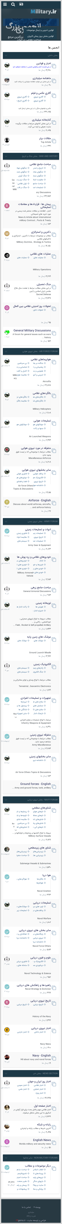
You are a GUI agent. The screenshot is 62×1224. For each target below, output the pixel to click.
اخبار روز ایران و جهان (39, 1082)
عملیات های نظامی (40, 254)
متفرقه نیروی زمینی (40, 735)
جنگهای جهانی (21, 168)
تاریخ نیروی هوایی (38, 481)
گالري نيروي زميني (21, 97)
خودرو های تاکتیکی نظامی (21, 568)
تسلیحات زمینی (38, 533)
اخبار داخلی (38, 1032)
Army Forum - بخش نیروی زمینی (43, 521)
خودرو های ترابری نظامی (21, 564)
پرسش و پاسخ (21, 1185)
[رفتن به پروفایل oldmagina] (6, 1107)
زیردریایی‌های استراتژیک (38, 851)
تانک (41, 561)
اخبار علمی (23, 1089)
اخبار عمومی (22, 1085)
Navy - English (42, 1056)
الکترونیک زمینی (42, 664)
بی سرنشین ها (21, 363)
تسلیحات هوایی (42, 421)
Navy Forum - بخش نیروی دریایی (42, 799)
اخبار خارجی (22, 1032)
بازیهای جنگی (38, 1181)
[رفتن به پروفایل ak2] (6, 140)
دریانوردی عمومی (38, 965)
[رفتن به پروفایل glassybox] (6, 1029)
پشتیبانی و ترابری (38, 367)
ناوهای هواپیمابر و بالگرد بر (38, 811)
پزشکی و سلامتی (38, 1189)
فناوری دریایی (21, 961)
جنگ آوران (22, 176)
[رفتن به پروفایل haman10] (6, 1057)
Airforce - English (39, 500)
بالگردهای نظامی (42, 393)
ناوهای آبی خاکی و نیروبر (38, 827)
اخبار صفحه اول (42, 1106)
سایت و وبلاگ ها (38, 1185)
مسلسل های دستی (38, 705)
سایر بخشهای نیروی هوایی (36, 470)
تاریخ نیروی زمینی (38, 537)
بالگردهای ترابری (21, 397)
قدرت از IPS (31, 1216)
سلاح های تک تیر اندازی (38, 709)
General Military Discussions (32, 331)
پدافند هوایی (38, 473)
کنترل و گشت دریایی (21, 371)
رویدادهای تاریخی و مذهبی (38, 1173)
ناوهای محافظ (38, 815)
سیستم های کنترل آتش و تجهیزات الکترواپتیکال (21, 672)
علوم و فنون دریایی (40, 958)
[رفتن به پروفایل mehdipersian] (6, 531)
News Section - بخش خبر (45, 1073)
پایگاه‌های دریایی (38, 934)
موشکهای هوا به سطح (21, 424)
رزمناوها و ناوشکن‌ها (21, 811)
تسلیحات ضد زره (38, 541)
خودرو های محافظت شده (38, 572)
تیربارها (24, 702)
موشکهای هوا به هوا (38, 424)
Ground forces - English (35, 784)
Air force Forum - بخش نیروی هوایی (40, 351)
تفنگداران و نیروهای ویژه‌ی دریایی (21, 934)
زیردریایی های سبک (38, 855)
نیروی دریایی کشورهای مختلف (38, 938)
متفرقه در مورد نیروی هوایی (36, 448)
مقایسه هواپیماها (21, 375)
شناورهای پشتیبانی (38, 823)
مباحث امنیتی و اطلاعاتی (21, 1177)
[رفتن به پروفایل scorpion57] (6, 332)
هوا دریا (46, 875)
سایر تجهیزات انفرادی (21, 713)
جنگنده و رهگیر (38, 363)
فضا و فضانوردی (21, 481)
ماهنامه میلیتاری (42, 78)
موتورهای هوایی (21, 477)
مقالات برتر (45, 138)
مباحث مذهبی (21, 1169)
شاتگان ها (23, 709)
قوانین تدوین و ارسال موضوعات (40, 30)
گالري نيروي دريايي (38, 100)
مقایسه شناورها (21, 819)
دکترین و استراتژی (41, 232)
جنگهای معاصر (38, 172)
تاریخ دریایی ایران (38, 1004)
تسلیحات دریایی (42, 903)
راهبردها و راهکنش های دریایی (34, 985)
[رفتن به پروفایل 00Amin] (6, 1141)
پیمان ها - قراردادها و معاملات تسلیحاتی (34, 205)
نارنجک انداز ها (38, 713)
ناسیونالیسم (22, 1173)
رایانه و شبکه (44, 1125)
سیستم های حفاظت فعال (21, 541)
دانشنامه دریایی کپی (38, 942)
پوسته (37, 1207)
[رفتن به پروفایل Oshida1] (6, 307)
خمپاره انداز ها (38, 610)
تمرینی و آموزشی (38, 375)
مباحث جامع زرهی (41, 588)
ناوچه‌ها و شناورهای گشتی (21, 815)
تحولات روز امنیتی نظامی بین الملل (32, 306)
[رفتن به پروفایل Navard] (6, 255)
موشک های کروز (21, 640)
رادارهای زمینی (38, 668)
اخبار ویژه (39, 1093)
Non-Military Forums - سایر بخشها (40, 1157)
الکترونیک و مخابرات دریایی (38, 961)
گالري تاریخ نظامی (21, 100)
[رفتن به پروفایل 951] (6, 165)
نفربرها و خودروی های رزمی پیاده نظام (38, 564)
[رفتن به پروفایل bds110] (6, 849)
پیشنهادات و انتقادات (21, 1189)
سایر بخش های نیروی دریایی (35, 930)
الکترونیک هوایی (38, 477)
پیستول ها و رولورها (21, 705)
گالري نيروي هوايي (38, 97)
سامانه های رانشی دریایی (21, 965)
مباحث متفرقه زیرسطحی (21, 855)
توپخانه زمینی (43, 603)
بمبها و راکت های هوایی (38, 428)
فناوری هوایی (21, 473)
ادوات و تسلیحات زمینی (38, 529)
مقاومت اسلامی (38, 179)
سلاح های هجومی (38, 702)
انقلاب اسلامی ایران (38, 1169)
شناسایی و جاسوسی (21, 367)
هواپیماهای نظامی (41, 359)
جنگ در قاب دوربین (21, 187)
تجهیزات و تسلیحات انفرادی (36, 698)
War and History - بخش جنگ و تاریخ (40, 156)
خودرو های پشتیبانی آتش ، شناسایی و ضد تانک (38, 568)
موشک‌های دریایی (21, 906)
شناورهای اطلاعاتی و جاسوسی (21, 827)
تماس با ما (26, 1207)
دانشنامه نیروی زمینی (38, 760)
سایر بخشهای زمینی (40, 757)
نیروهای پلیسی (38, 1177)
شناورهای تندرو (38, 819)
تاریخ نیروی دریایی (41, 1001)
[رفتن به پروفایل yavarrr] (6, 502)
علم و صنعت (22, 1181)
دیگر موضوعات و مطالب (38, 1166)
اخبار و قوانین (43, 63)
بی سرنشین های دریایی (21, 823)
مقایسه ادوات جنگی (21, 537)
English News (42, 1140)
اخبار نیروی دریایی (41, 1028)
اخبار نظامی (38, 1085)
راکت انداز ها (21, 607)
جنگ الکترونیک (38, 672)
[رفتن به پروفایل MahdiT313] (6, 233)
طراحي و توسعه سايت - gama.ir (31, 1220)
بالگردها (40, 879)
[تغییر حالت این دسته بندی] (5, 55)
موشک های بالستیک (38, 640)
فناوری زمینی (22, 533)
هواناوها (39, 883)
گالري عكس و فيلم (41, 93)
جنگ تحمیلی (44, 284)
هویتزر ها (39, 607)
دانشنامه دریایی (21, 938)
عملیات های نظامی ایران (38, 257)
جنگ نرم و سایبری (21, 179)
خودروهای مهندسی (21, 561)
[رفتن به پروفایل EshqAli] (6, 79)
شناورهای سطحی (41, 808)
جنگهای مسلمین (38, 176)
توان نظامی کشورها (21, 183)
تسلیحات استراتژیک (38, 187)
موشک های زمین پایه (39, 637)
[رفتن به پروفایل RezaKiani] (6, 205)
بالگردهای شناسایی (38, 401)
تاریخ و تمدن (38, 168)
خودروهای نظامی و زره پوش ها (34, 557)
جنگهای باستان (21, 172)
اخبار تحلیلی (38, 1089)
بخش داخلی (53, 55)
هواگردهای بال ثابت (21, 879)
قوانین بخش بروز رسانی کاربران (40, 36)
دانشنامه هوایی (38, 485)
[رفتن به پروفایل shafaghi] (6, 449)
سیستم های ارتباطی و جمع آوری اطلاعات (21, 668)
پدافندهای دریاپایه (38, 910)
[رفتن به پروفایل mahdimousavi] (6, 1126)
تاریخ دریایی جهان (21, 1004)
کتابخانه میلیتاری (41, 120)
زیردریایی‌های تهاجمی (21, 851)
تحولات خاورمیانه (38, 310)
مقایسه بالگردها (21, 401)
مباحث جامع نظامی (40, 164)
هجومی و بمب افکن (38, 371)
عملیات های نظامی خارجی (21, 257)
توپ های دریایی (38, 906)
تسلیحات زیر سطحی (21, 910)
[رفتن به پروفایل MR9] (6, 65)
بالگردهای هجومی (38, 397)
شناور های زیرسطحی (39, 848)
